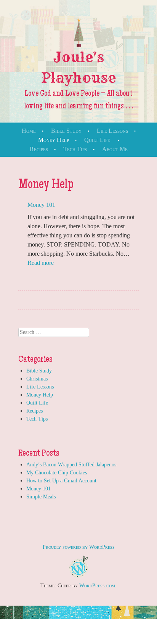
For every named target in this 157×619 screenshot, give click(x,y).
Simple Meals (41, 497)
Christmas (37, 379)
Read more (40, 263)
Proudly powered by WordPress (79, 547)
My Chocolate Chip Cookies (56, 473)
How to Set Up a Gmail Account (61, 481)
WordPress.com (97, 585)
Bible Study (66, 130)
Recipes (39, 149)
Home (29, 130)
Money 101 (41, 204)
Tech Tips (75, 149)
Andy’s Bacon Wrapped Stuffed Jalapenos (71, 464)
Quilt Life (97, 140)
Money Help (53, 140)
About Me (115, 149)
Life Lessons (112, 130)
